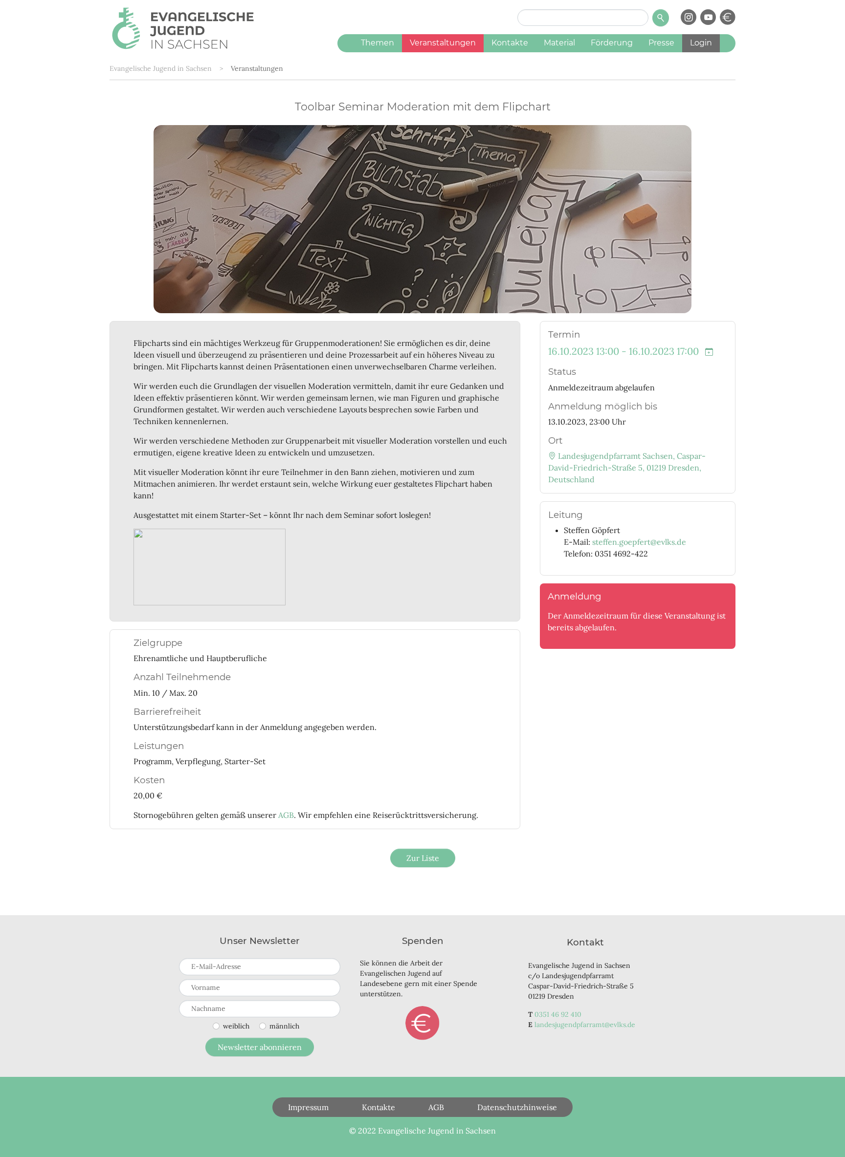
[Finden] (660, 17)
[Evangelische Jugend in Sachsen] (183, 27)
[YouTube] (708, 17)
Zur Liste (422, 858)
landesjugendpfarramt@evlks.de (584, 1024)
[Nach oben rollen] (823, 1135)
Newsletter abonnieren (260, 1047)
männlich (284, 1026)
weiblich (236, 1026)
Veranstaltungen (257, 68)
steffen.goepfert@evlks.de (639, 542)
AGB (286, 815)
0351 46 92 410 (557, 1014)
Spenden (422, 1023)
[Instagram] (688, 17)
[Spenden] (727, 17)
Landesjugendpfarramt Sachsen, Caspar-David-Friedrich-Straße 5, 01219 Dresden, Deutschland (627, 467)
